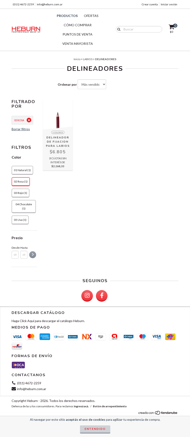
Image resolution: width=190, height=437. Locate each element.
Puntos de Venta (77, 34)
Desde (15, 247)
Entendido (95, 428)
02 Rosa (19, 120)
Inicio (77, 59)
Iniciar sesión (169, 4)
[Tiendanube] (158, 414)
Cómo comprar (78, 25)
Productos (67, 16)
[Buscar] (118, 29)
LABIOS (87, 59)
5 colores (58, 132)
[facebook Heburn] (102, 296)
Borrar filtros (21, 129)
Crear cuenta (150, 4)
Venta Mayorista (77, 44)
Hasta (23, 247)
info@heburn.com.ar (50, 4)
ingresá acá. (81, 406)
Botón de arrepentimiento (110, 406)
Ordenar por (67, 84)
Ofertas (91, 16)
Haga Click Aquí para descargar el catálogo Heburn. (48, 321)
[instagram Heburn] (87, 296)
